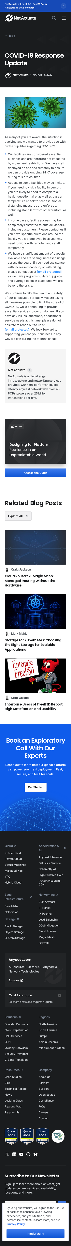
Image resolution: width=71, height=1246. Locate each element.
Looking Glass (14, 1100)
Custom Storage (15, 938)
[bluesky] (35, 1154)
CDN (8, 1042)
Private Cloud (13, 858)
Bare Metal (11, 906)
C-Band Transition (16, 1059)
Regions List (13, 1112)
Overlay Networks (16, 1047)
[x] (7, 1154)
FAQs (42, 1106)
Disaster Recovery (16, 1024)
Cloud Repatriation (16, 1030)
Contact (44, 1118)
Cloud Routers (47, 931)
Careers (44, 1112)
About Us (44, 1076)
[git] (28, 1154)
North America (48, 1024)
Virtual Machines (15, 864)
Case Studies (13, 1076)
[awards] (35, 1136)
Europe (43, 1036)
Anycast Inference (50, 857)
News (8, 1094)
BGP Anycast (47, 901)
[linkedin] (14, 1154)
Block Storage (13, 926)
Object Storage (14, 932)
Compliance (46, 1100)
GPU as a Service (50, 863)
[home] (18, 18)
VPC (7, 876)
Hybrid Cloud (13, 882)
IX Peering (45, 913)
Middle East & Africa (51, 1047)
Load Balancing (48, 919)
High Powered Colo (51, 875)
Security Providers (16, 1053)
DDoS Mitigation (49, 925)
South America (48, 1030)
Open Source (47, 1094)
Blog (7, 1082)
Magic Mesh (46, 937)
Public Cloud (13, 853)
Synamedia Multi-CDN (50, 882)
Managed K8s (14, 870)
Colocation (11, 912)
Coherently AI (47, 869)
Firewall (44, 943)
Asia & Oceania (48, 1042)
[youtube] (21, 1154)
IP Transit (44, 907)
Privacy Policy (16, 1224)
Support (44, 1088)
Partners (44, 1082)
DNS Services (13, 1036)
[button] (62, 18)
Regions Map (13, 1106)
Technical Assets (16, 1088)
